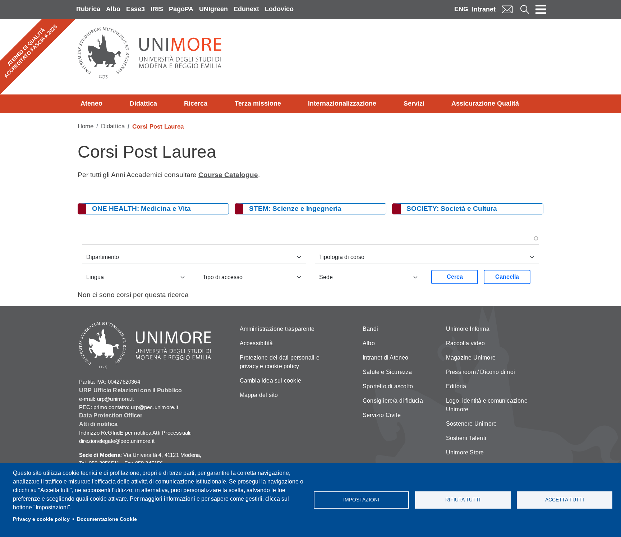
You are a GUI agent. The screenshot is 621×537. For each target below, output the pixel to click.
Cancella (507, 277)
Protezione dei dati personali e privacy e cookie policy (279, 362)
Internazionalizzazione (342, 103)
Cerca (455, 277)
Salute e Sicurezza (387, 372)
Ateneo (91, 103)
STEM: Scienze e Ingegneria (295, 208)
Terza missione (258, 103)
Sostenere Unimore (471, 424)
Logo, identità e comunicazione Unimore (487, 405)
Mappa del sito (259, 395)
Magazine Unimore (471, 358)
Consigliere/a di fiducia (393, 401)
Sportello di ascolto (388, 386)
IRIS (157, 9)
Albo (113, 9)
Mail (507, 9)
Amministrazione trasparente (277, 329)
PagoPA (181, 9)
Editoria (456, 386)
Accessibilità (256, 343)
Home (85, 126)
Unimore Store (465, 452)
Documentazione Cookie (107, 519)
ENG (461, 9)
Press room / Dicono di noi (480, 372)
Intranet (484, 9)
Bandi (370, 329)
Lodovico (279, 9)
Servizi (414, 103)
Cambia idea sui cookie (270, 381)
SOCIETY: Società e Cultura (451, 208)
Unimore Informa (467, 329)
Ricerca (195, 103)
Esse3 (135, 9)
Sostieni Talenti (466, 438)
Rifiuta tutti (462, 500)
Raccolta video (465, 343)
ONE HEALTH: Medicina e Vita (141, 208)
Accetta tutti (564, 500)
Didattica (143, 103)
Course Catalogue (228, 175)
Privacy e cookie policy (41, 519)
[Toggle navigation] (541, 9)
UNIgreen (213, 9)
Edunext (246, 9)
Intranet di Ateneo (386, 358)
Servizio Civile (382, 415)
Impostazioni (361, 500)
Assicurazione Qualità (485, 103)
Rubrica (88, 9)
